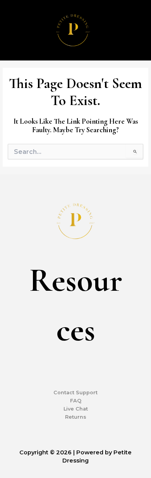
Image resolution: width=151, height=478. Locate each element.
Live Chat (75, 409)
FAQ (75, 401)
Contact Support (75, 392)
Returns (75, 417)
